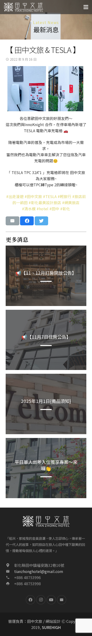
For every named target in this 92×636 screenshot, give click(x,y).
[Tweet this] (41, 220)
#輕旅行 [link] (64, 196)
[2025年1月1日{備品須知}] (46, 404)
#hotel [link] (42, 208)
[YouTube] (51, 599)
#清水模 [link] (29, 208)
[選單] (85, 7)
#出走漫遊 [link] (15, 196)
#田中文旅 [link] (33, 196)
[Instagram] (41, 599)
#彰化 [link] (65, 208)
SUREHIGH (51, 627)
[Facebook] (30, 599)
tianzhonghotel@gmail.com (38, 571)
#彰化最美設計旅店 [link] (45, 202)
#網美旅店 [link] (70, 202)
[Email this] (12, 220)
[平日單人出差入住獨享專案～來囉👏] (46, 468)
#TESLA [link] (50, 196)
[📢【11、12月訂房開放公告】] (46, 276)
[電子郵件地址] (61, 599)
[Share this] (27, 220)
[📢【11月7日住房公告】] (46, 340)
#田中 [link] (54, 208)
